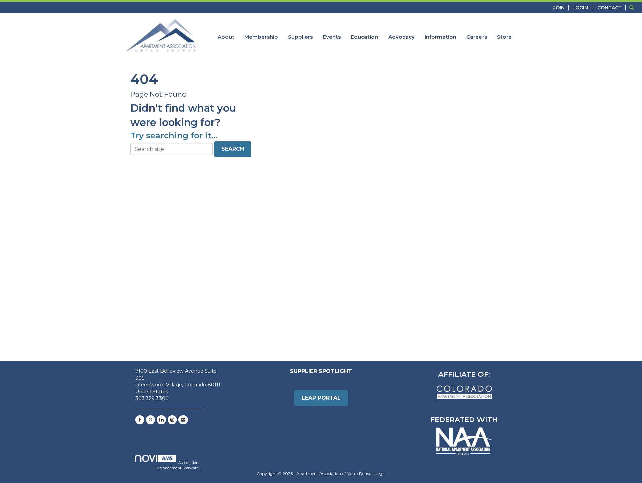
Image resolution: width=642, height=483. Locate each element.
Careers (476, 37)
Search (232, 149)
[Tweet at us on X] (150, 419)
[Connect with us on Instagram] (172, 419)
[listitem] (562, 7)
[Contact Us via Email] (183, 419)
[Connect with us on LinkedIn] (161, 419)
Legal (380, 473)
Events (332, 37)
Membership (261, 37)
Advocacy (401, 37)
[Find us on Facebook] (139, 419)
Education (364, 37)
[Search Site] (633, 7)
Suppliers (300, 37)
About (226, 37)
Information (440, 37)
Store (504, 37)
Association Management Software (177, 465)
